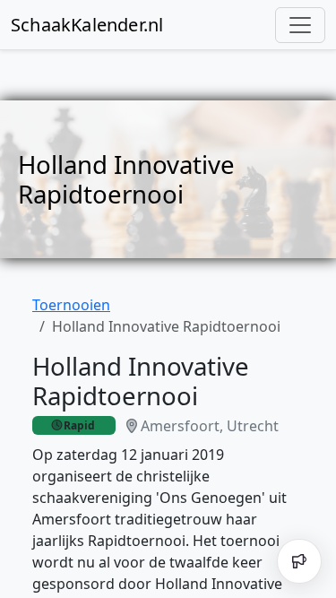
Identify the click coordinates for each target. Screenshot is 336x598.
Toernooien (71, 305)
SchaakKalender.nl (87, 25)
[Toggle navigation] (300, 25)
